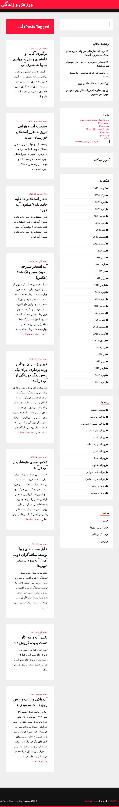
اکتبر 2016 (101, 319)
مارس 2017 (100, 285)
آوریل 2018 (100, 257)
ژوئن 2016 (101, 347)
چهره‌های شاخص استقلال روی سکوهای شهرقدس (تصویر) (87, 92)
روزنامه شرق (99, 451)
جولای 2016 (100, 340)
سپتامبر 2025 (99, 236)
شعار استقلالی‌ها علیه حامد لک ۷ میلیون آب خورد (31, 204)
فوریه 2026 (100, 201)
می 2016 (101, 354)
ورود (103, 520)
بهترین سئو (105, 135)
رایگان (107, 138)
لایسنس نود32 (104, 123)
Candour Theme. (91, 801)
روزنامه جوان (99, 437)
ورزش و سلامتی (98, 492)
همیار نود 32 (105, 132)
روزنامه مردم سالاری (95, 478)
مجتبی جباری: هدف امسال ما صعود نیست (89, 74)
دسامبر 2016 (99, 305)
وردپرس (102, 541)
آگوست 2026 (99, 188)
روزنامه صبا (100, 458)
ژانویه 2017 (100, 298)
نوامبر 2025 (100, 222)
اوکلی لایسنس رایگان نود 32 (98, 129)
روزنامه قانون (99, 465)
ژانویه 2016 (100, 381)
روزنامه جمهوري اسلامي (93, 423)
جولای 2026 (100, 195)
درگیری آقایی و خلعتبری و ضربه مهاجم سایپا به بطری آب (30, 59)
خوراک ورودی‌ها (98, 527)
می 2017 (101, 271)
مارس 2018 (100, 264)
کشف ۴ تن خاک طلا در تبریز (92, 83)
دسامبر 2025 (99, 215)
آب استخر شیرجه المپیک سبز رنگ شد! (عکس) (32, 272)
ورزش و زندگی (17, 4)
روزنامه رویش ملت (96, 444)
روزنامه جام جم (98, 416)
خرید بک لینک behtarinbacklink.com (95, 120)
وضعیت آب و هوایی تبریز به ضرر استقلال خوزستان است (32, 132)
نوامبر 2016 (100, 312)
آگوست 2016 (99, 333)
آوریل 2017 (100, 278)
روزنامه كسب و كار (96, 471)
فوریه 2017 (100, 292)
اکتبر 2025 (101, 229)
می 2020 (101, 250)
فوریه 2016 (100, 375)
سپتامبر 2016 (99, 326)
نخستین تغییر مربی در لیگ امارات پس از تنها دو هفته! (87, 63)
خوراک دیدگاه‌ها (98, 534)
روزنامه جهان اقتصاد (96, 430)
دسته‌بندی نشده (98, 409)
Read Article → (30, 334)
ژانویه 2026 (100, 208)
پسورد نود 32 (104, 126)
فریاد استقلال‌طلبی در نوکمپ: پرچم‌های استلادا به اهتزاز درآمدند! (87, 53)
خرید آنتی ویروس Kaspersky (86, 141)
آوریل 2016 (100, 361)
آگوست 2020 (99, 243)
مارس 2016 (100, 368)
